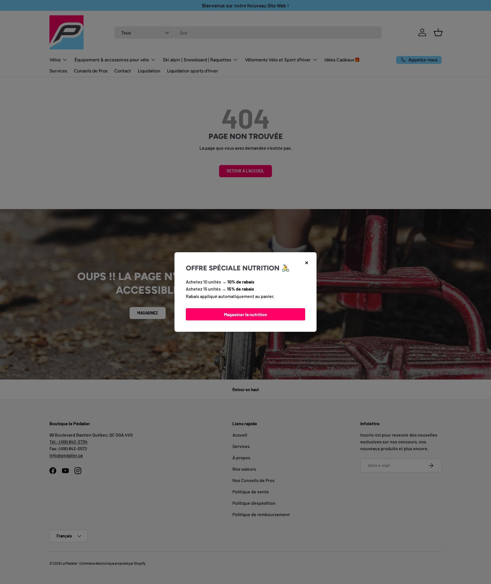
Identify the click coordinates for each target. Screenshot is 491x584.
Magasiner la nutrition (245, 314)
